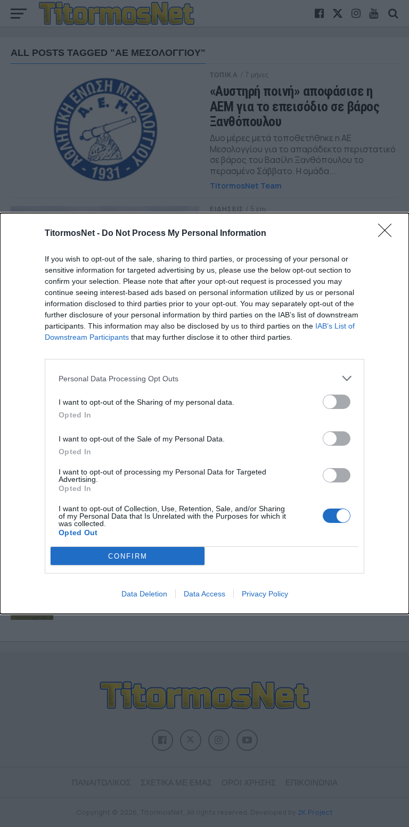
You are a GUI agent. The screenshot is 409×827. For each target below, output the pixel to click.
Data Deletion (144, 593)
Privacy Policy (265, 593)
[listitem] (204, 378)
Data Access (204, 593)
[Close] (388, 234)
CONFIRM (128, 556)
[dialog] (204, 413)
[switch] (336, 402)
